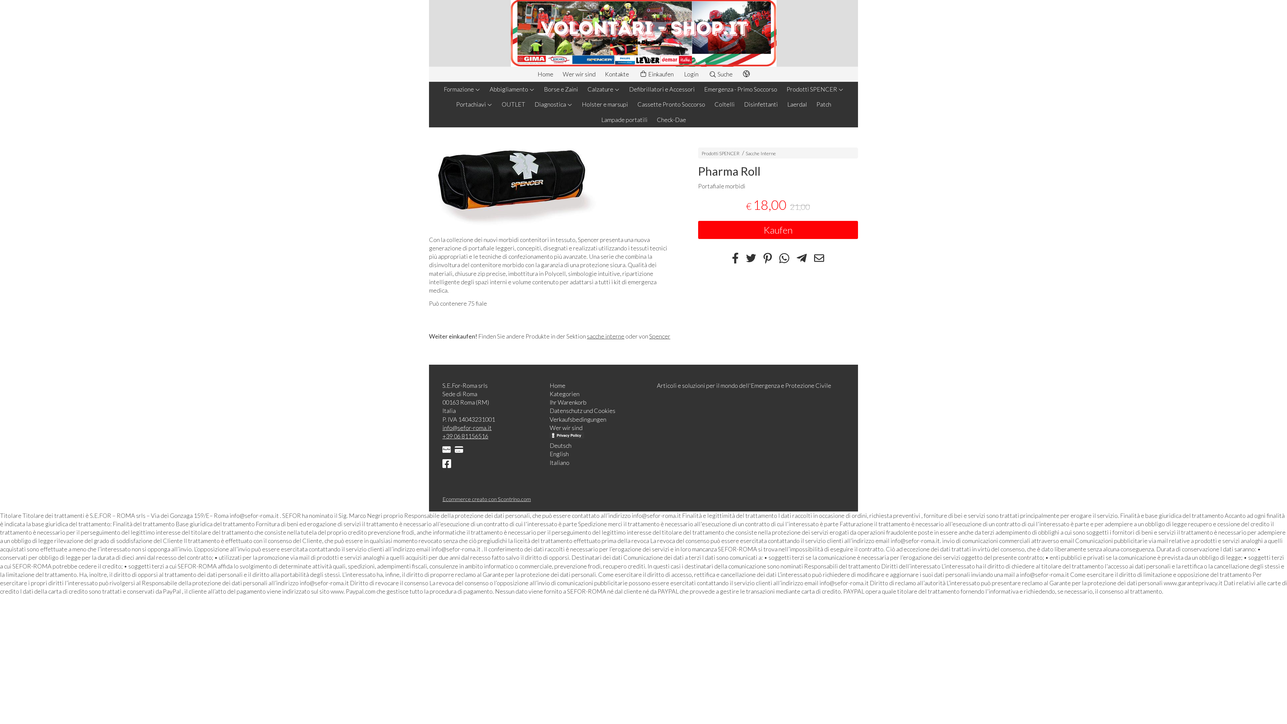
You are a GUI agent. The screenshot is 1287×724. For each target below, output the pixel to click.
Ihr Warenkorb (568, 402)
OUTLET (513, 104)
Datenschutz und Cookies (582, 410)
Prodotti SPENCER (812, 89)
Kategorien (564, 394)
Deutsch (560, 445)
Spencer (659, 336)
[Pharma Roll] (552, 183)
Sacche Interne (761, 153)
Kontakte (617, 74)
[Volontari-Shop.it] (643, 33)
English (559, 454)
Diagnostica (551, 104)
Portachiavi (471, 104)
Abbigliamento (509, 89)
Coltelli (725, 104)
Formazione (459, 89)
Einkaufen (660, 74)
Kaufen (778, 230)
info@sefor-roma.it (467, 427)
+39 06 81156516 (465, 436)
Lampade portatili (624, 119)
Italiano (559, 462)
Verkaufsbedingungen (578, 419)
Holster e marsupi (605, 104)
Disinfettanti (761, 104)
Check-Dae (671, 119)
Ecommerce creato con (486, 499)
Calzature (601, 89)
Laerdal (797, 104)
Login (691, 74)
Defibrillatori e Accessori (662, 89)
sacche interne (605, 336)
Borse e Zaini (561, 89)
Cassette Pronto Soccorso (671, 104)
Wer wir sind (579, 74)
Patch (823, 104)
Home (545, 74)
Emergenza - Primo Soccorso (740, 89)
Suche (725, 74)
